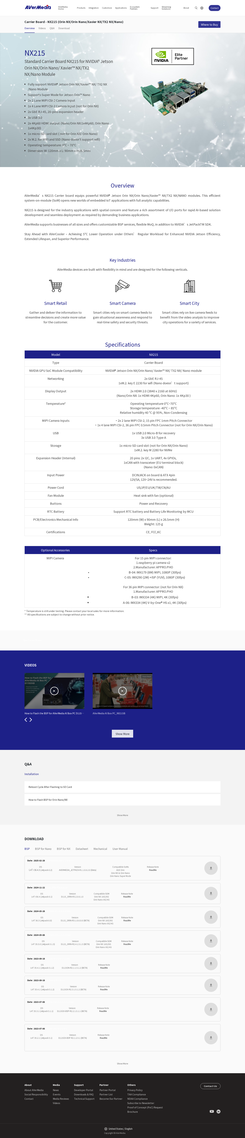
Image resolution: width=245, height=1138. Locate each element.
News (56, 1090)
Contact (214, 7)
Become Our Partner (111, 1098)
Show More (123, 734)
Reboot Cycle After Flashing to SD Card (50, 787)
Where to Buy (209, 24)
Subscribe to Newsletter (140, 1103)
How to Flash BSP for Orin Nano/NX (48, 799)
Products (81, 7)
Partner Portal (108, 1090)
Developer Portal (83, 1090)
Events (56, 1094)
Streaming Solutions (166, 7)
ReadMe (152, 869)
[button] (25, 720)
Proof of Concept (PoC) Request (145, 1107)
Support (154, 7)
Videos (56, 1103)
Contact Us (210, 1086)
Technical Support (84, 1098)
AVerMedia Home (63, 7)
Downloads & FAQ (84, 1094)
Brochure (132, 1111)
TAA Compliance (136, 1094)
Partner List (106, 1094)
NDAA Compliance (137, 1098)
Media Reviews (61, 1098)
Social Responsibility (36, 1094)
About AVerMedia (34, 1090)
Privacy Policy (134, 1090)
